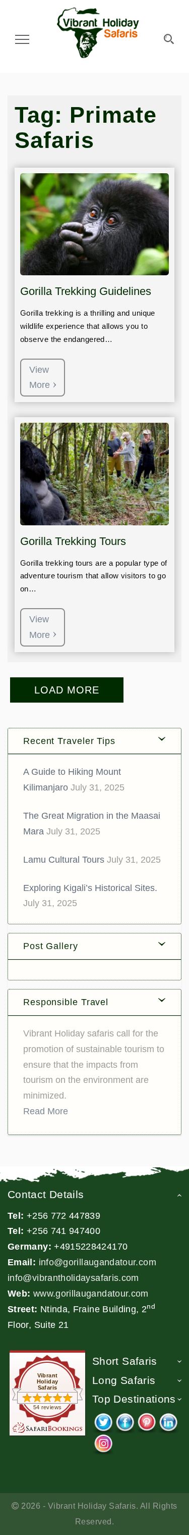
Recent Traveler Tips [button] (69, 741)
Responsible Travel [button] (65, 1002)
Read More (45, 1111)
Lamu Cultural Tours (63, 860)
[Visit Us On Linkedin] (168, 1420)
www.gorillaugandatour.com (91, 1294)
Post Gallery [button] (50, 946)
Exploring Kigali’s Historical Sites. (90, 888)
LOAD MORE (66, 690)
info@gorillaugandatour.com (97, 1262)
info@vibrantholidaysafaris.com (73, 1278)
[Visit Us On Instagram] (103, 1442)
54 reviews (47, 1407)
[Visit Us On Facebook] (125, 1420)
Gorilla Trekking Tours (73, 541)
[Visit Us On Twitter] (103, 1420)
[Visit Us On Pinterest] (146, 1420)
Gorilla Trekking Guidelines (85, 291)
